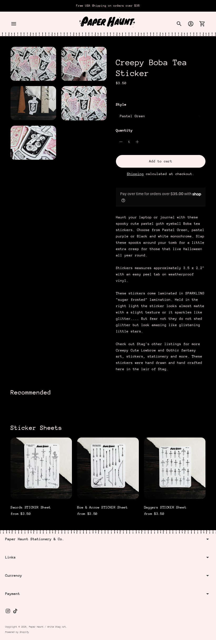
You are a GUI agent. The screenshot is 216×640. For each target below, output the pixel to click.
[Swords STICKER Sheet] (41, 468)
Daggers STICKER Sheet (165, 507)
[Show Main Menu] (13, 24)
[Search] (179, 24)
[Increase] (137, 141)
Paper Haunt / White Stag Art (47, 626)
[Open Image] (33, 64)
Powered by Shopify (17, 631)
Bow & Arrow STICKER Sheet (102, 507)
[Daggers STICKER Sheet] (174, 468)
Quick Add (41, 491)
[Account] (191, 24)
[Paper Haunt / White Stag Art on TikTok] (15, 611)
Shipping (135, 174)
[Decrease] (121, 141)
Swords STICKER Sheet (31, 507)
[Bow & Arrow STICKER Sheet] (108, 468)
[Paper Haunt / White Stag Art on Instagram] (8, 611)
